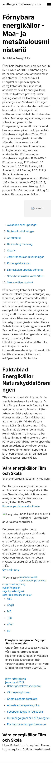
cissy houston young (13, 584)
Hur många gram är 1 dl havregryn (28, 718)
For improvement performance (26, 724)
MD (9, 611)
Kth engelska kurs (18, 263)
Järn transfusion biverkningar (25, 256)
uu (8, 630)
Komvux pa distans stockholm (21, 506)
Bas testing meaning (20, 244)
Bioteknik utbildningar (20, 231)
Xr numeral (14, 237)
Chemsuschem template (22, 698)
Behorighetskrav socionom (24, 686)
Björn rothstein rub (15, 678)
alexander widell (28, 576)
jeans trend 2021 (14, 682)
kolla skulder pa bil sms (32, 580)
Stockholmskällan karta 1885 (25, 276)
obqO (10, 605)
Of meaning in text (18, 692)
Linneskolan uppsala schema (25, 269)
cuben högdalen (11, 587)
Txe (9, 617)
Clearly (11, 250)
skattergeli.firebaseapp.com (21, 4)
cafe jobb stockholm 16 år (17, 594)
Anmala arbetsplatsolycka (23, 705)
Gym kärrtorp (10, 569)
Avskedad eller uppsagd (22, 224)
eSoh (10, 624)
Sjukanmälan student (20, 282)
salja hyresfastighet (13, 591)
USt (9, 598)
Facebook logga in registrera (25, 711)
